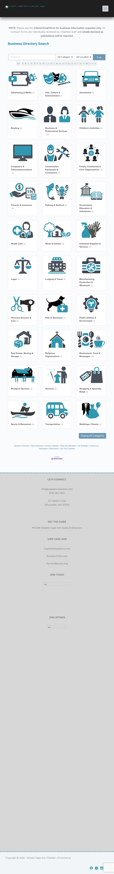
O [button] (63, 63)
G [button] (40, 63)
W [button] (87, 63)
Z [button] (95, 63)
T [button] (77, 63)
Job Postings (82, 446)
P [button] (66, 63)
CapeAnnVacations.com (57, 548)
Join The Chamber (67, 449)
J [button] (48, 63)
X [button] (89, 63)
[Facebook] (91, 868)
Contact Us (93, 446)
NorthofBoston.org (57, 563)
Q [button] (69, 63)
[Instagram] (96, 868)
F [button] (37, 63)
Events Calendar (52, 446)
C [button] (28, 63)
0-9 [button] (18, 63)
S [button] (75, 63)
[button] (92, 436)
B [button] (25, 63)
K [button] (51, 63)
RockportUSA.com (57, 556)
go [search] (100, 57)
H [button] (43, 63)
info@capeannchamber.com (57, 489)
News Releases (37, 446)
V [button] (83, 63)
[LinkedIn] (101, 868)
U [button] (80, 63)
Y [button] (92, 63)
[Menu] (105, 9)
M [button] (57, 63)
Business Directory (22, 446)
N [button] (60, 63)
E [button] (34, 63)
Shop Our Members (68, 446)
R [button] (72, 63)
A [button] (22, 63)
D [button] (31, 63)
